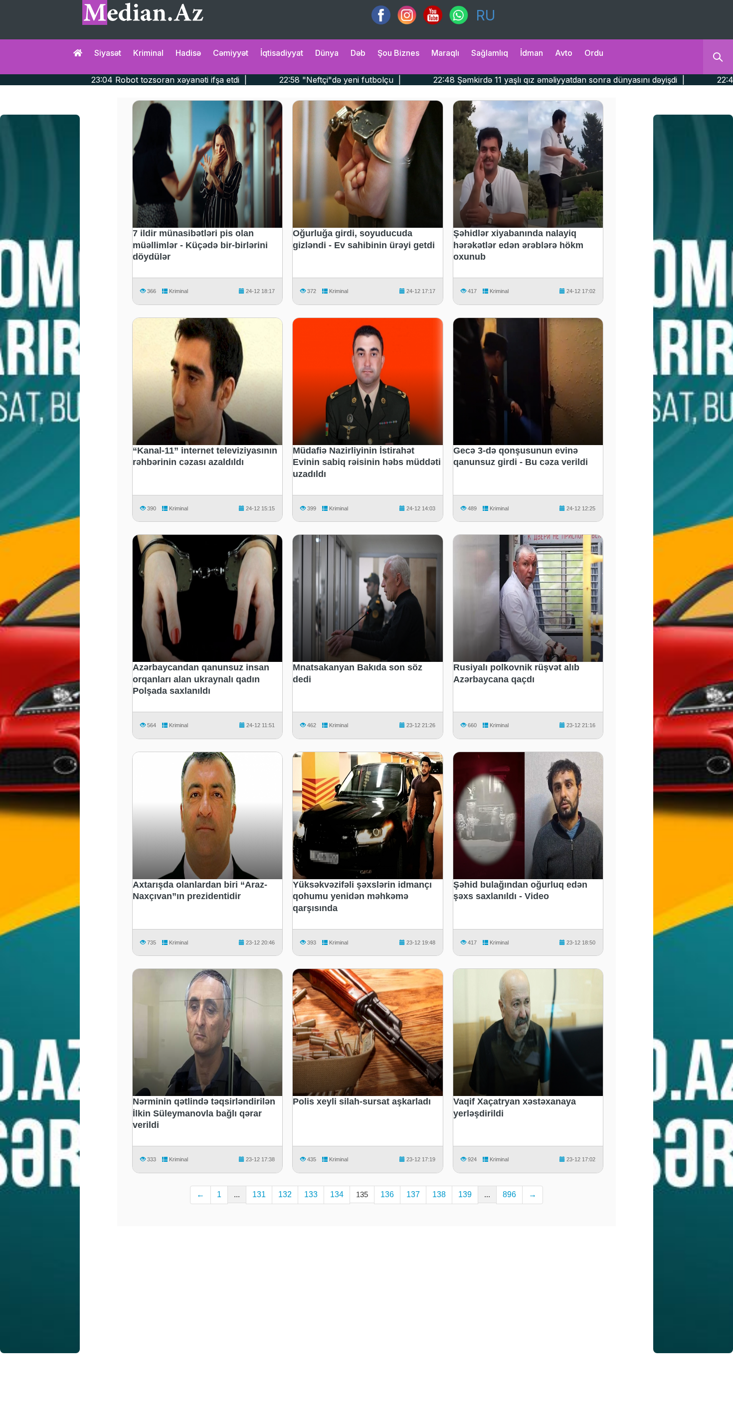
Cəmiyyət (230, 53)
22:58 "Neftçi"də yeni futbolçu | (241, 80)
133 (311, 1194)
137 (413, 1194)
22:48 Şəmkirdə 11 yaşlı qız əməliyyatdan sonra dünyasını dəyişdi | (459, 80)
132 (285, 1194)
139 (465, 1194)
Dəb (358, 53)
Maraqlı (445, 53)
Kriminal (148, 53)
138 (439, 1194)
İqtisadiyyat (281, 53)
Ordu (593, 53)
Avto (563, 53)
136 (387, 1194)
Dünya (327, 53)
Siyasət (107, 53)
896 (509, 1194)
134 (337, 1194)
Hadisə (188, 53)
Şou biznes (398, 53)
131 (259, 1194)
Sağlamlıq (489, 53)
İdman (531, 53)
